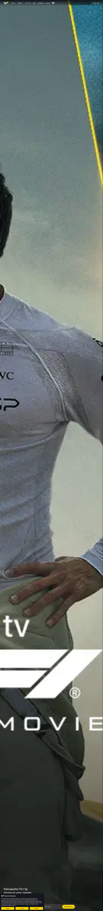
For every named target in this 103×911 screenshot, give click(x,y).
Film (19, 3)
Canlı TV (28, 3)
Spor (34, 3)
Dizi (12, 3)
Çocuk (48, 3)
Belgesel (41, 3)
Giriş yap (96, 3)
